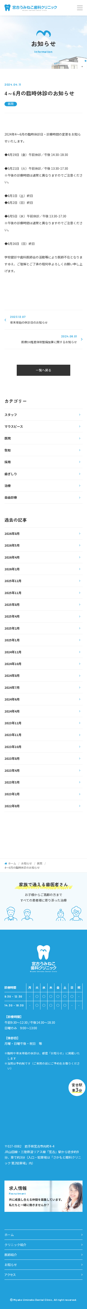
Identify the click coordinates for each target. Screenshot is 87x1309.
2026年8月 (12, 533)
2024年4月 (12, 711)
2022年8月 (12, 806)
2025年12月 (12, 581)
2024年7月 (12, 687)
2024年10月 (12, 663)
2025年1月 (12, 640)
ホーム (9, 1234)
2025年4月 (12, 616)
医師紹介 (10, 1254)
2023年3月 (12, 782)
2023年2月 (12, 794)
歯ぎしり (10, 474)
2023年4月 (12, 770)
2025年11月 (12, 593)
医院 (11, 104)
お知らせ (10, 1264)
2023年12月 (12, 723)
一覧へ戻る (43, 370)
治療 (7, 485)
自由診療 (10, 497)
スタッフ (10, 414)
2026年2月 (12, 569)
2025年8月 (12, 604)
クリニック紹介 (15, 1244)
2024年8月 (12, 675)
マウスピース (13, 426)
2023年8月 (12, 758)
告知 (7, 450)
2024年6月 (12, 699)
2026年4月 (12, 557)
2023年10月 (12, 746)
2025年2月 (12, 628)
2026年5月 (12, 545)
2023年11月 (12, 734)
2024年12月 (12, 652)
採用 (7, 462)
